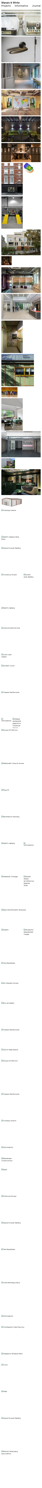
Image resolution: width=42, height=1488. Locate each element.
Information (21, 5)
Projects (6, 5)
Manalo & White (10, 2)
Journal (36, 5)
